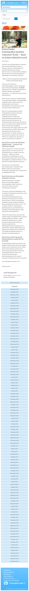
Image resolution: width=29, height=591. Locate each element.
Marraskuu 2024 (14, 316)
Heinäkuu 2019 (15, 407)
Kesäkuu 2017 (14, 457)
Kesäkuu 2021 (14, 382)
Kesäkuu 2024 (14, 330)
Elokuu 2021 (14, 377)
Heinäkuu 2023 (14, 352)
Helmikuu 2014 (14, 561)
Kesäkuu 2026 (14, 292)
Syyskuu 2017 (14, 448)
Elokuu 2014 (14, 545)
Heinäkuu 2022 (14, 369)
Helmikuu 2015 (14, 528)
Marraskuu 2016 (14, 473)
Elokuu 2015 (14, 512)
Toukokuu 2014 (15, 553)
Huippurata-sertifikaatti (11, 580)
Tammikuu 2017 (14, 468)
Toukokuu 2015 (15, 520)
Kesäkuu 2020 (14, 396)
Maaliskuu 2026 (14, 295)
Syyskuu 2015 (14, 509)
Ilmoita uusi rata (9, 578)
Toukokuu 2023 (14, 358)
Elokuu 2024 (14, 325)
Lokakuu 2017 (14, 446)
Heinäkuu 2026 (14, 289)
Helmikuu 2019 (14, 413)
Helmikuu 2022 (14, 374)
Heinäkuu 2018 (15, 426)
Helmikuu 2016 (14, 498)
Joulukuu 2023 (14, 341)
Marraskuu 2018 (14, 415)
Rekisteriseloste (9, 572)
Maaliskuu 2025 (14, 308)
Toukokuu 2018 (15, 432)
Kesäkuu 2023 (14, 355)
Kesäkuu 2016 (14, 487)
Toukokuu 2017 (14, 459)
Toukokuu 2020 (14, 399)
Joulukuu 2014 (14, 534)
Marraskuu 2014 (14, 536)
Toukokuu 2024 (14, 333)
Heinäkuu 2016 (15, 484)
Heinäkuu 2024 (14, 327)
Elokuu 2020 (14, 391)
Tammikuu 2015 (14, 531)
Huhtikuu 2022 (15, 371)
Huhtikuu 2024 (15, 336)
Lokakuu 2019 (14, 404)
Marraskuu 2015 (14, 503)
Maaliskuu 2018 (14, 437)
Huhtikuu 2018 (14, 435)
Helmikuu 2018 (14, 440)
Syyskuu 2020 (14, 388)
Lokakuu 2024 (14, 319)
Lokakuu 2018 (14, 418)
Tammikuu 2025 (14, 311)
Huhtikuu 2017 (14, 462)
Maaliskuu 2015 (14, 525)
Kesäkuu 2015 (14, 517)
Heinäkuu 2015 (15, 514)
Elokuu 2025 (14, 300)
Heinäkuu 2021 (15, 380)
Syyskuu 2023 (14, 347)
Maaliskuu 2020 (14, 402)
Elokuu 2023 (14, 349)
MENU (24, 2)
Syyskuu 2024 (14, 322)
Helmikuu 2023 (14, 360)
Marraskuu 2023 (14, 344)
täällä (18, 261)
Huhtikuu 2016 (14, 492)
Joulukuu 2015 (14, 501)
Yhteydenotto (8, 576)
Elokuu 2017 (14, 451)
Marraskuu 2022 (14, 363)
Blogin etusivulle (14, 282)
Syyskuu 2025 (14, 297)
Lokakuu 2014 (14, 539)
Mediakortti (7, 574)
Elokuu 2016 (14, 481)
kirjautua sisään (16, 275)
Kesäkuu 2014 (14, 550)
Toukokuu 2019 (15, 410)
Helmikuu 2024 (14, 338)
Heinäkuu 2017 (14, 454)
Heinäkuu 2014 (15, 547)
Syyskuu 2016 (14, 479)
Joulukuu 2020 (14, 385)
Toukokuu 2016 (15, 490)
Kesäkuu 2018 (14, 429)
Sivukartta (7, 570)
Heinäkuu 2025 (14, 303)
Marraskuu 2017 (14, 443)
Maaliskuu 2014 (14, 558)
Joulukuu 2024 (14, 314)
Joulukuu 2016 (14, 470)
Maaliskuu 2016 (14, 495)
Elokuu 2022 (14, 366)
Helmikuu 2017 (14, 465)
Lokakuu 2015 (14, 506)
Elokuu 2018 (14, 424)
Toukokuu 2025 (14, 305)
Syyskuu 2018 (14, 421)
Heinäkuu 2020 (14, 393)
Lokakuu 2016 (14, 476)
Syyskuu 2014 (14, 542)
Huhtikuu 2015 (14, 523)
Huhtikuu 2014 (14, 556)
